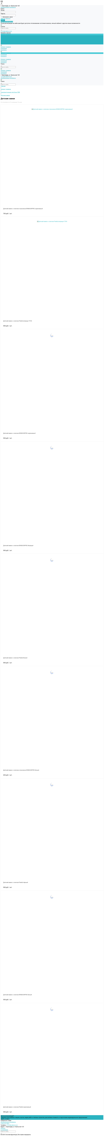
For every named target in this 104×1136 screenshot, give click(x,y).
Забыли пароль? (6, 18)
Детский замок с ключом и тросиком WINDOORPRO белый (21, 770)
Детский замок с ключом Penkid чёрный (15, 882)
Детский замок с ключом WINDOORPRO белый (17, 994)
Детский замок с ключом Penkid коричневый (17, 1107)
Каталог (3, 1128)
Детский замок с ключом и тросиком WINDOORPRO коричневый (23, 208)
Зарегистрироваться (7, 22)
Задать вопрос (5, 1119)
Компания (4, 42)
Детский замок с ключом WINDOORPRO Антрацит (18, 545)
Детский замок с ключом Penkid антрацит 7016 (17, 321)
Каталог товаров (6, 40)
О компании (4, 1130)
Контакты (4, 43)
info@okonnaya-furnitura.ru (8, 7)
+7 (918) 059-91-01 (6, 31)
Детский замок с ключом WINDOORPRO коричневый (19, 433)
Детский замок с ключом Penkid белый (15, 658)
